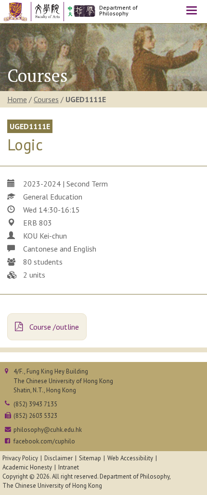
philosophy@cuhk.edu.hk (47, 430)
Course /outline (53, 327)
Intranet (68, 467)
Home (17, 99)
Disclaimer (58, 458)
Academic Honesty (27, 467)
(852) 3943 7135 (35, 404)
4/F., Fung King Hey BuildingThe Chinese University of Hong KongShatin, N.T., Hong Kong (63, 380)
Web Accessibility (130, 458)
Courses (46, 99)
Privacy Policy (20, 458)
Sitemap (90, 458)
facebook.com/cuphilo (44, 441)
